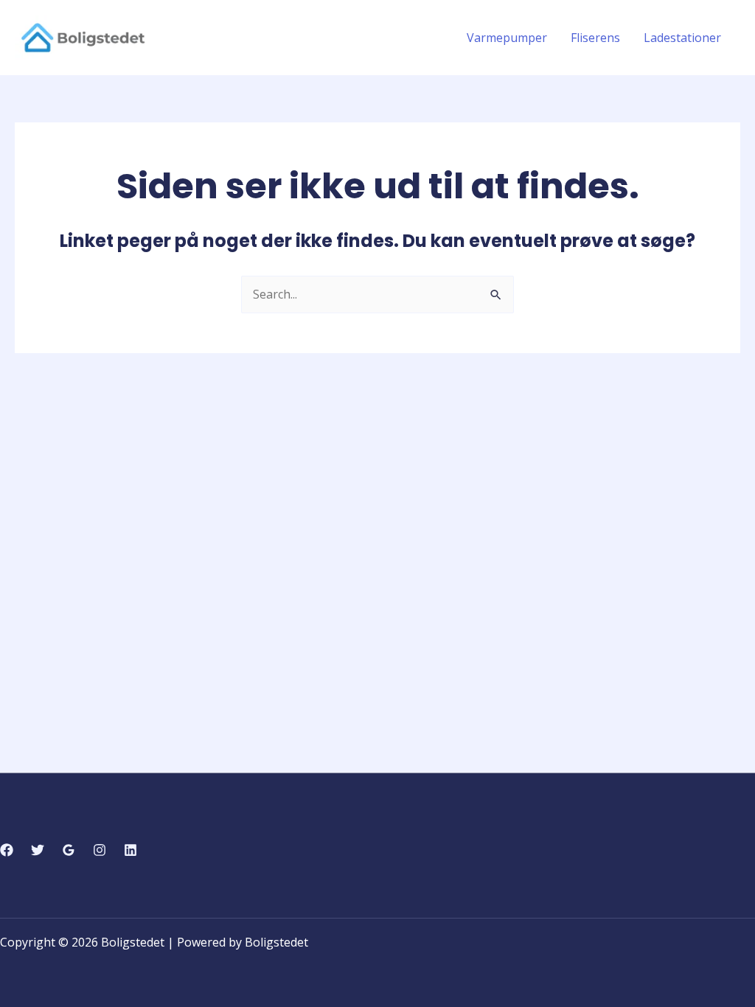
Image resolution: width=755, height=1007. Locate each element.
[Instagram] (99, 850)
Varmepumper (507, 37)
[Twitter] (37, 850)
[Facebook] (6, 850)
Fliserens (595, 37)
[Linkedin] (130, 850)
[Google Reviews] (68, 850)
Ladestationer (682, 37)
